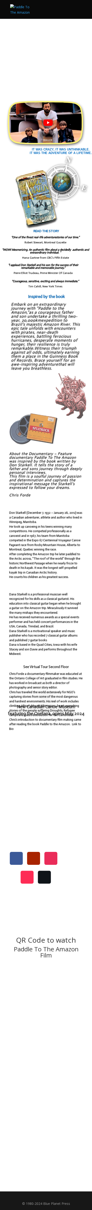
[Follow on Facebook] (16, 858)
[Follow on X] (44, 876)
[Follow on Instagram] (51, 858)
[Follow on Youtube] (33, 858)
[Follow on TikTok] (27, 876)
